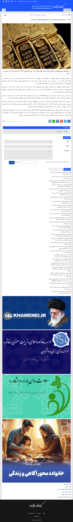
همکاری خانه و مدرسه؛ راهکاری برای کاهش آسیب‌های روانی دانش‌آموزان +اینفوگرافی (60, 280)
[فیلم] (3, 1)
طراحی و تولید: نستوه (36, 520)
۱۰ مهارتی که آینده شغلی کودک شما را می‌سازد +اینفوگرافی (61, 202)
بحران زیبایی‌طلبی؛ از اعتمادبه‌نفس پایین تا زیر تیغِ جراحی (60, 288)
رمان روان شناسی (66, 492)
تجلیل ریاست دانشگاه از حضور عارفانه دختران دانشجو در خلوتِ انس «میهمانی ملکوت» (61, 269)
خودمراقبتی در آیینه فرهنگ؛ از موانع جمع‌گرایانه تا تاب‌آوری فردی (61, 185)
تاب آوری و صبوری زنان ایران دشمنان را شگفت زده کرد (61, 243)
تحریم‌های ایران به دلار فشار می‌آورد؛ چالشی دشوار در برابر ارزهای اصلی (61, 260)
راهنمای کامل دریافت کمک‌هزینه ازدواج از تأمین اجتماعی (60, 198)
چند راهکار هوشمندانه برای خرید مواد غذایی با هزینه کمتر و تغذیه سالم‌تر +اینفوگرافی (60, 181)
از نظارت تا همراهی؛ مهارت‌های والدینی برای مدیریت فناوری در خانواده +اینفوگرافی (61, 264)
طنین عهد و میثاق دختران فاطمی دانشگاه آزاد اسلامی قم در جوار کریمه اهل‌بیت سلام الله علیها (60, 275)
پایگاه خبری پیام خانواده (58, 78)
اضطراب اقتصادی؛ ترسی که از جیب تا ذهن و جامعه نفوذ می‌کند (60, 214)
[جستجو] (15, 1)
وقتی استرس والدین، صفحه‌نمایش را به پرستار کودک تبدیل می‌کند (61, 292)
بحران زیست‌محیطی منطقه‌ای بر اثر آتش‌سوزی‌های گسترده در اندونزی (62, 255)
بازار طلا (65, 131)
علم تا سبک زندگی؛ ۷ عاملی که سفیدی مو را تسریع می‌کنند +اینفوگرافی (60, 190)
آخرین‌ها (67, 169)
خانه (44, 513)
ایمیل (67, 146)
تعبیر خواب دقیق (66, 494)
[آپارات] (12, 1)
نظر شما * (66, 151)
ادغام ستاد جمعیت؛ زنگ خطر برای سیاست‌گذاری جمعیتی (62, 231)
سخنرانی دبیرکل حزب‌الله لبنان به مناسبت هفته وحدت (60, 251)
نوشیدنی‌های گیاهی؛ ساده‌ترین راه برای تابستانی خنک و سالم (61, 210)
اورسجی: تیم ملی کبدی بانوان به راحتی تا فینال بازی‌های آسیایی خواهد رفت (60, 235)
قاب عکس (68, 487)
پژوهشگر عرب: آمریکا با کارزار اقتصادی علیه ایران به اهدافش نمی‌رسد (60, 247)
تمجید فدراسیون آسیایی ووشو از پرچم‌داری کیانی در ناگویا (60, 223)
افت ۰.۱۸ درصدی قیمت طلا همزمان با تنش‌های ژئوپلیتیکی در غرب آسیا (51, 19)
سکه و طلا (59, 131)
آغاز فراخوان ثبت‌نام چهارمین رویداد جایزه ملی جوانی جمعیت (60, 173)
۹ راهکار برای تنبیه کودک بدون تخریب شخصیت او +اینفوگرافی (61, 194)
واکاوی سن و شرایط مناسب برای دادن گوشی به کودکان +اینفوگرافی (61, 206)
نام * (67, 141)
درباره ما (38, 513)
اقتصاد (66, 10)
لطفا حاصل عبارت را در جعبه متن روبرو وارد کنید (57, 162)
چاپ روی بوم (67, 484)
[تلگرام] (6, 1)
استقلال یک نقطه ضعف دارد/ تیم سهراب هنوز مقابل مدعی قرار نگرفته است (60, 239)
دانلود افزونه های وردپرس (64, 489)
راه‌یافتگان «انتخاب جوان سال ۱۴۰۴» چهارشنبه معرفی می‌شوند (61, 227)
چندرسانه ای (31, 513)
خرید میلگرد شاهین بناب (64, 497)
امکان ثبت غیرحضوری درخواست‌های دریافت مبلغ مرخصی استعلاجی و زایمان (60, 218)
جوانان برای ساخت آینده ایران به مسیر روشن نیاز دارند (61, 177)
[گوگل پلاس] (9, 1)
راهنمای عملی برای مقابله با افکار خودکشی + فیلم (60, 284)
